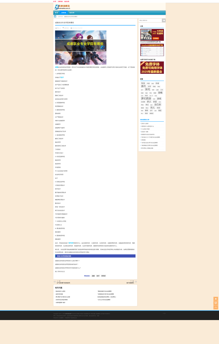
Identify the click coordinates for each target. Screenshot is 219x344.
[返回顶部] (215, 307)
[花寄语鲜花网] (62, 3)
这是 (155, 110)
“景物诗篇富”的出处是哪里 (105, 291)
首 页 (54, 1)
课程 (142, 110)
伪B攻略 (143, 140)
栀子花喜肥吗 (130, 283)
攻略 (160, 92)
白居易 (143, 102)
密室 (153, 89)
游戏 (159, 98)
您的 (142, 93)
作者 (157, 83)
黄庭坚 (151, 113)
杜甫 (156, 95)
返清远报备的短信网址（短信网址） (107, 297)
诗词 (158, 108)
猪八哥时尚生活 (60, 271)
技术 (62, 77)
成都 (56, 67)
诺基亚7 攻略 (144, 131)
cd (60, 28)
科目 (160, 102)
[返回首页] (215, 299)
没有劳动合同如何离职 (62, 299)
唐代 (143, 86)
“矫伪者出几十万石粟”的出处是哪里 (150, 137)
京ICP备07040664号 (105, 313)
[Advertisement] (51, 332)
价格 (153, 83)
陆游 (146, 113)
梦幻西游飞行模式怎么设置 (63, 297)
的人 (149, 101)
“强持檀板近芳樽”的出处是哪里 (149, 145)
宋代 (147, 89)
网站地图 (93, 313)
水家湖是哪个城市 (60, 302)
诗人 (152, 107)
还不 (151, 110)
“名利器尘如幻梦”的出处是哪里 (149, 142)
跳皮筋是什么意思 (60, 291)
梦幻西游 (146, 98)
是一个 (151, 95)
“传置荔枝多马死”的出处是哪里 (106, 294)
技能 (155, 93)
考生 (142, 105)
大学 (149, 86)
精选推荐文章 (87, 313)
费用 (146, 110)
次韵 (154, 99)
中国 (148, 83)
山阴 (157, 90)
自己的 (157, 104)
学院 (159, 86)
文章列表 (60, 1)
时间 (146, 95)
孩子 (142, 89)
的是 (155, 101)
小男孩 (164, 313)
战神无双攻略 (59, 294)
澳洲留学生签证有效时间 (147, 134)
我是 (146, 93)
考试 (147, 105)
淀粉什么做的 (144, 123)
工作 (161, 90)
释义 (142, 113)
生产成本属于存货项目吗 (63, 283)
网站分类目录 (80, 313)
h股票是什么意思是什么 (147, 126)
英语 (142, 108)
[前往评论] (215, 303)
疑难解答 (98, 313)
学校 (154, 86)
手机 (151, 93)
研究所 (71, 243)
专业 (143, 83)
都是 (159, 110)
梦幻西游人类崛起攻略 (147, 148)
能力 (151, 105)
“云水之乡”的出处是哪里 (104, 299)
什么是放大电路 (145, 129)
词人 (147, 108)
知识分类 (66, 1)
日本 (142, 95)
